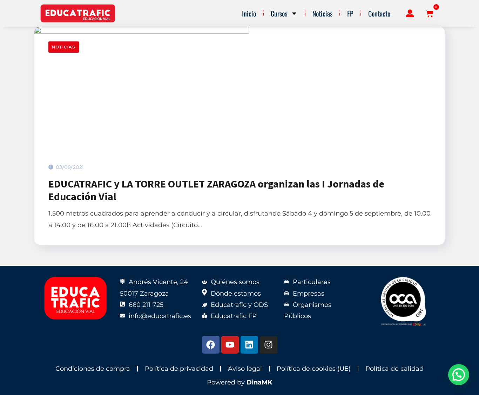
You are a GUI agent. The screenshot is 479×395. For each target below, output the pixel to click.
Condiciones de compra (92, 369)
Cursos (279, 13)
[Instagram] (268, 345)
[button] (458, 374)
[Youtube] (230, 345)
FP (350, 13)
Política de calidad (394, 369)
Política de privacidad (179, 369)
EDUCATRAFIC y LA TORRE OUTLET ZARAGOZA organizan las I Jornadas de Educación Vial (216, 190)
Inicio (249, 13)
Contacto (379, 13)
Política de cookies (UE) (314, 369)
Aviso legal (245, 369)
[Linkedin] (249, 345)
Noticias (322, 13)
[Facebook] (211, 345)
